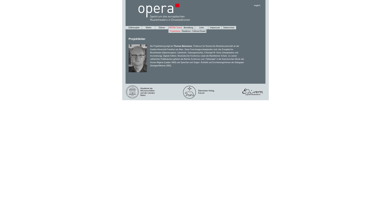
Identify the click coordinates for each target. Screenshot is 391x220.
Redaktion (186, 31)
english (257, 5)
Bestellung (188, 27)
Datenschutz (228, 27)
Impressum (215, 27)
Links (201, 27)
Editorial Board (198, 31)
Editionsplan (134, 27)
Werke (148, 27)
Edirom (162, 27)
